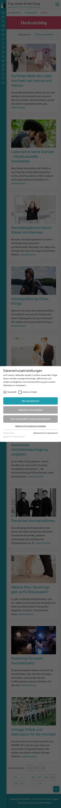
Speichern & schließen (30, 410)
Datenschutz (39, 433)
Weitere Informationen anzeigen (30, 426)
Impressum (52, 433)
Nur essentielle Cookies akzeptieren (30, 419)
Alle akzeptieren (31, 401)
